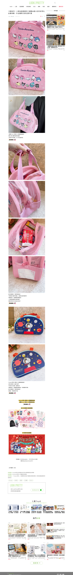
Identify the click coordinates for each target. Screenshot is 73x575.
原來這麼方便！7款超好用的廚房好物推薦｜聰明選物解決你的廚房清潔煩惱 (60, 512)
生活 (34, 6)
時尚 (44, 6)
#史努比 (16, 480)
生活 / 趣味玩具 (11, 16)
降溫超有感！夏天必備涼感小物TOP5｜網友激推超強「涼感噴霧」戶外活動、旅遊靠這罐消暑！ (36, 512)
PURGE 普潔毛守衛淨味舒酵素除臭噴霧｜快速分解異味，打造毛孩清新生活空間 (17, 535)
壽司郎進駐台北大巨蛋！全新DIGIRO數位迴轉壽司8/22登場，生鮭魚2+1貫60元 (56, 26)
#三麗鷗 (25, 480)
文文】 (15, 467)
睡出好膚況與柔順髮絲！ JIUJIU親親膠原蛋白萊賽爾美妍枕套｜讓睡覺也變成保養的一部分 (48, 512)
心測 (16, 6)
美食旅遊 (28, 6)
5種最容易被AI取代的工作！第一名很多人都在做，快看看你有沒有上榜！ (17, 556)
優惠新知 (54, 6)
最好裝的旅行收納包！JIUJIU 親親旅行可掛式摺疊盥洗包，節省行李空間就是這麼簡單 (36, 556)
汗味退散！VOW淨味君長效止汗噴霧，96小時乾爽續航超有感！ (13, 512)
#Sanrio (31, 480)
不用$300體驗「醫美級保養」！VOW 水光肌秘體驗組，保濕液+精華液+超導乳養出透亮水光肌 (25, 512)
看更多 (36, 563)
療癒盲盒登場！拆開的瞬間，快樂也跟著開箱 (56, 556)
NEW (11, 6)
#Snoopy (10, 480)
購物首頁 (61, 6)
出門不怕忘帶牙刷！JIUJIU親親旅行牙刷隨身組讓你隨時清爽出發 (36, 535)
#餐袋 (21, 480)
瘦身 (48, 6)
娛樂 (39, 6)
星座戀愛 (22, 6)
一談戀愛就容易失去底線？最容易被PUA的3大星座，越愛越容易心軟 (56, 47)
